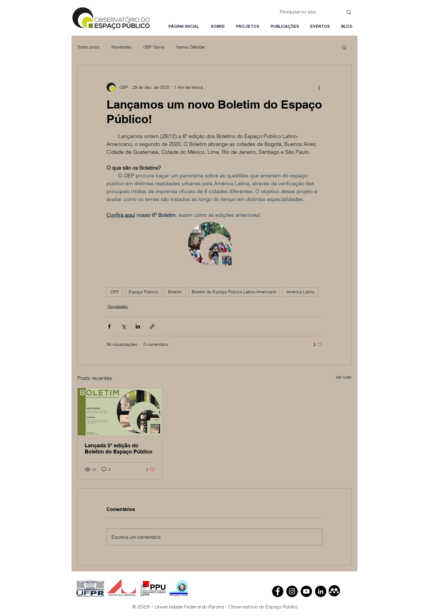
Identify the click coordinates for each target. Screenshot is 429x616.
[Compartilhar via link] (152, 326)
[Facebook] (277, 591)
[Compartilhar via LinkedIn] (138, 326)
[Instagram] (292, 591)
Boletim (175, 291)
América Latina (300, 291)
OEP (114, 291)
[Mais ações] (318, 87)
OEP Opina (153, 47)
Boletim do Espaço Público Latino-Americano (234, 291)
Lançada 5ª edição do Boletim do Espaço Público (118, 448)
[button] (344, 47)
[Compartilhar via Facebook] (109, 326)
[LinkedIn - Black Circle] (320, 591)
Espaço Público (143, 291)
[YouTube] (306, 591)
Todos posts (88, 47)
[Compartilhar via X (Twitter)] (123, 326)
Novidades (121, 47)
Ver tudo (344, 377)
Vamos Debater (190, 47)
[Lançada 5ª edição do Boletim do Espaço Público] (120, 411)
